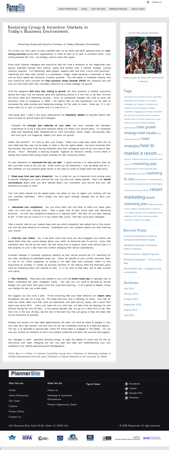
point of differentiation (154, 184)
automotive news (131, 101)
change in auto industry (147, 101)
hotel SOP (137, 139)
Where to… (53, 390)
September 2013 (132, 304)
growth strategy (140, 123)
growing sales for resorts (134, 119)
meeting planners (141, 179)
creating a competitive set (147, 104)
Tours (84, 9)
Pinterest (134, 397)
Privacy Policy (16, 411)
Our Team (14, 401)
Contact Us (157, 2)
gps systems (129, 115)
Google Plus (136, 393)
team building (145, 220)
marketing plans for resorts (135, 174)
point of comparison (137, 184)
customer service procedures (136, 108)
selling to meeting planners (141, 209)
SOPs (139, 216)
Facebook (134, 383)
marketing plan (145, 164)
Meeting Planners (118, 9)
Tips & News (137, 9)
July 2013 (129, 315)
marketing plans (150, 169)
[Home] (148, 3)
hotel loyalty (146, 133)
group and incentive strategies (147, 115)
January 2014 (131, 293)
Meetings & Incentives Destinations (59, 397)
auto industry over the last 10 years (138, 97)
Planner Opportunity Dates (62, 404)
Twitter (133, 388)
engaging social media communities (148, 112)
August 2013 (130, 309)
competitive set (130, 104)
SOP (135, 216)
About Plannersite (67, 9)
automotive (157, 97)
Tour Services (98, 9)
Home (12, 390)
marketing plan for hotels (134, 169)
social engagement (149, 213)
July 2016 (129, 288)
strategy (136, 220)
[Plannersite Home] (16, 8)
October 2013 (131, 299)
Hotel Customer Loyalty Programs (141, 254)
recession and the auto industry (136, 190)
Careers (13, 406)
